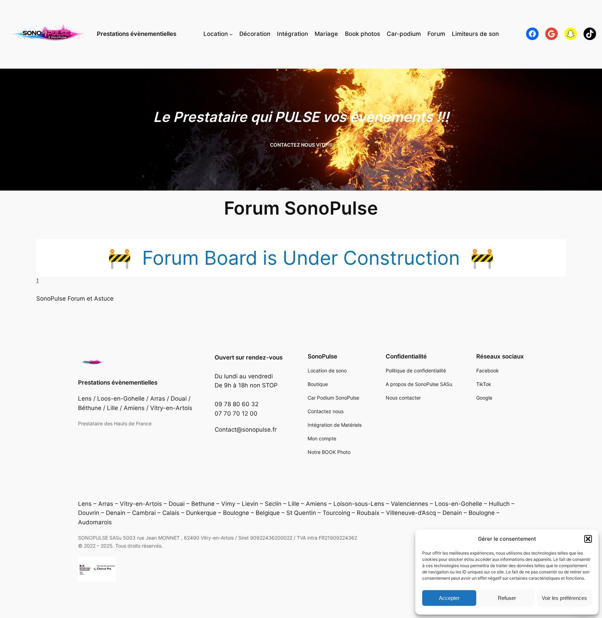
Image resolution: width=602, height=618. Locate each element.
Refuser (507, 598)
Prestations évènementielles (136, 33)
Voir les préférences (564, 598)
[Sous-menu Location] (231, 34)
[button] (588, 538)
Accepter (449, 598)
